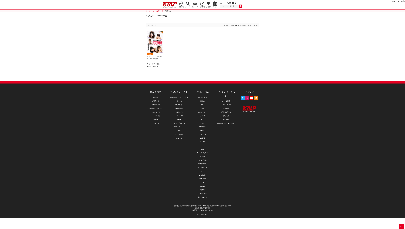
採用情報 (226, 119)
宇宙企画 (202, 116)
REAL (202, 119)
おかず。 (150, 54)
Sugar (202, 108)
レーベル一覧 (156, 116)
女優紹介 (208, 7)
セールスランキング (155, 108)
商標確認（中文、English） (225, 123)
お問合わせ (226, 116)
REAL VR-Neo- (179, 127)
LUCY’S (202, 138)
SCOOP (202, 123)
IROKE (202, 105)
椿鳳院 (202, 190)
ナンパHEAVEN (202, 167)
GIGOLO (202, 186)
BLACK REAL (202, 164)
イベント (215, 7)
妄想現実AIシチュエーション (179, 97)
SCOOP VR (179, 116)
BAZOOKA (202, 127)
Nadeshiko (202, 179)
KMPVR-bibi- (179, 108)
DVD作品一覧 (155, 105)
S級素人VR (179, 112)
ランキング (195, 7)
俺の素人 (202, 156)
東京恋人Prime (202, 197)
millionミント (202, 112)
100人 (202, 182)
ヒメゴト (202, 142)
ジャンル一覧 (156, 112)
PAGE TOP (401, 226)
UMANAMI (202, 175)
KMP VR (179, 101)
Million (202, 101)
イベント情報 (226, 101)
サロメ (202, 145)
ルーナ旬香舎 (202, 193)
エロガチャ (202, 134)
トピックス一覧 (226, 105)
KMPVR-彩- (179, 105)
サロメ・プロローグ (179, 123)
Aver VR (179, 138)
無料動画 (202, 7)
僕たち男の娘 (202, 160)
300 (202, 149)
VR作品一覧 (155, 101)
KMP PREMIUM (202, 97)
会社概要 (226, 108)
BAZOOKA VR (179, 119)
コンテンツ (155, 123)
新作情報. (181, 7)
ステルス (179, 130)
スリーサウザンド (202, 153)
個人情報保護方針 (225, 112)
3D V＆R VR (179, 134)
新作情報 (155, 97)
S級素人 (202, 130)
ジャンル (187, 7)
